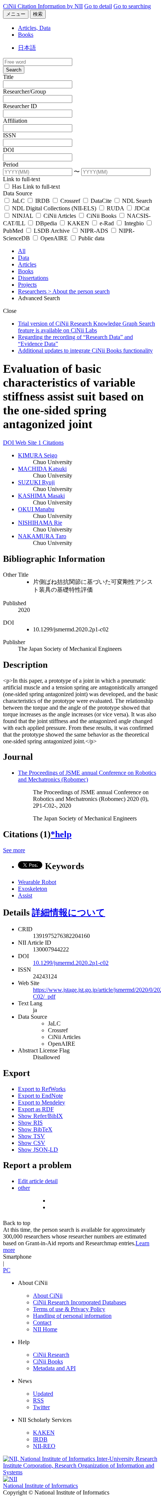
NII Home (45, 1329)
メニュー (15, 14)
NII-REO (44, 1446)
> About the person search (79, 291)
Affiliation (15, 121)
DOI (8, 150)
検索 (38, 14)
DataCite (101, 201)
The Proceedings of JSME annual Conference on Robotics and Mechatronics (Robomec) (87, 776)
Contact (42, 1322)
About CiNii (48, 1295)
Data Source (17, 193)
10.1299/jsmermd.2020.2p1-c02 (71, 963)
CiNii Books (101, 216)
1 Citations (51, 442)
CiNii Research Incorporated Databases (79, 1302)
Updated (43, 1393)
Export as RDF (36, 1109)
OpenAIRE (54, 238)
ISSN (9, 135)
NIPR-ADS (94, 231)
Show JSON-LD (38, 1149)
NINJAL (22, 216)
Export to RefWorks (42, 1089)
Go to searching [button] (132, 6)
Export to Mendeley (41, 1102)
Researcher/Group (24, 91)
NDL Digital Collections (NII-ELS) (54, 208)
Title (8, 77)
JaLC (18, 201)
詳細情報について (68, 912)
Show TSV (31, 1136)
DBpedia (46, 223)
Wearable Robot (37, 882)
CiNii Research (51, 1355)
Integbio (134, 223)
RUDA (115, 208)
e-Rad (106, 223)
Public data (90, 238)
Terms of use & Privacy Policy (69, 1309)
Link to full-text (21, 179)
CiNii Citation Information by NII (43, 6)
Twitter (41, 1407)
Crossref (70, 201)
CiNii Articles (60, 216)
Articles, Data (34, 28)
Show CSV (31, 1143)
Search (13, 70)
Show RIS (30, 1122)
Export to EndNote (40, 1096)
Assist (25, 895)
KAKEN (78, 223)
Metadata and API (54, 1368)
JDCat (141, 208)
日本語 (27, 48)
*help (61, 834)
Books (25, 34)
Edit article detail (38, 1181)
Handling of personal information (72, 1316)
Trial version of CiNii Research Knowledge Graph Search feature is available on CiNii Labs (86, 326)
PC (6, 1270)
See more (14, 850)
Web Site (26, 442)
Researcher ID (20, 106)
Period (10, 164)
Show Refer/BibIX (40, 1116)
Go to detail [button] (98, 6)
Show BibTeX (35, 1129)
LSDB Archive (51, 231)
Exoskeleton (32, 889)
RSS (38, 1400)
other (24, 1188)
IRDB (42, 201)
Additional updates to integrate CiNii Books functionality (85, 350)
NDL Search (136, 201)
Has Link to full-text (35, 186)
